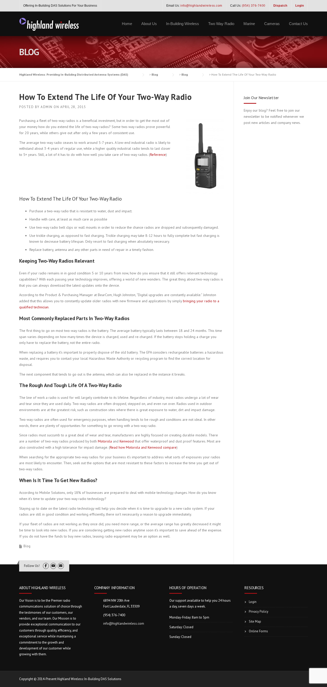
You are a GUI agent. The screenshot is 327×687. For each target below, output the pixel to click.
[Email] (61, 566)
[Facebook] (46, 566)
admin (47, 107)
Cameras (272, 23)
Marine (249, 23)
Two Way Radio (221, 23)
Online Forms (258, 631)
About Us (149, 23)
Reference (158, 154)
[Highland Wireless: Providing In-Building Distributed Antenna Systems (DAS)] (49, 23)
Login (252, 602)
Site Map (255, 621)
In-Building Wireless (182, 23)
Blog (27, 546)
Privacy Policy (258, 611)
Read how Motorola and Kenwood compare (143, 447)
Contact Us (298, 23)
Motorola (105, 441)
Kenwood (127, 441)
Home (127, 23)
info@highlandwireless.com (123, 623)
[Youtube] (53, 566)
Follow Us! (32, 566)
